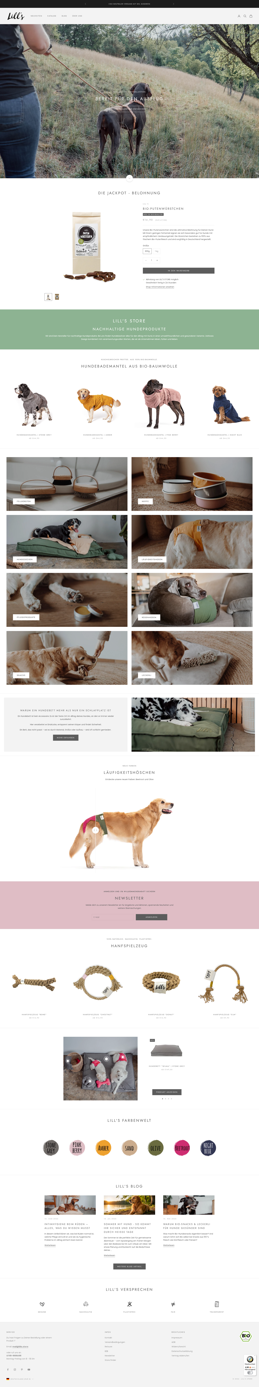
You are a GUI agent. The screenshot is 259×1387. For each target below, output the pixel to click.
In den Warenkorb (178, 270)
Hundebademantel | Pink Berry (161, 435)
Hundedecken (25, 559)
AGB (173, 1342)
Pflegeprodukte (26, 617)
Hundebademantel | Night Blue (225, 435)
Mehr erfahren (65, 737)
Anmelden (152, 917)
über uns (77, 16)
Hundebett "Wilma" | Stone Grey (167, 1066)
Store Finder (110, 1360)
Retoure (108, 1346)
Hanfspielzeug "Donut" (161, 1014)
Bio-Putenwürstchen (163, 208)
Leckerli (146, 675)
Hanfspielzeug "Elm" (224, 1014)
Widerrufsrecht (179, 1346)
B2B (106, 1351)
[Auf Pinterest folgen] (22, 1369)
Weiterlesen (50, 1245)
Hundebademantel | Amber (97, 435)
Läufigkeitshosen (152, 559)
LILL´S (146, 204)
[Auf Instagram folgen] (14, 1369)
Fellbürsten (24, 501)
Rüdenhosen (149, 617)
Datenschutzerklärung (182, 1351)
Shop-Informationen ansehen (160, 287)
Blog (64, 16)
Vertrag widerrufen (180, 1355)
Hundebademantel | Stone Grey (34, 435)
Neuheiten (36, 16)
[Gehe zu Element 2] (57, 297)
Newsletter (110, 1355)
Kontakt (108, 1337)
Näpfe (145, 501)
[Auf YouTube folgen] (29, 1369)
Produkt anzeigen (167, 1092)
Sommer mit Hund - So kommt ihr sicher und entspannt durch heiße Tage (127, 1228)
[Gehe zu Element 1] (48, 297)
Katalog (51, 16)
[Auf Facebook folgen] (7, 1369)
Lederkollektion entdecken (129, 109)
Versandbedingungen (115, 1342)
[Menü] (254, 1356)
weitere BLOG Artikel (129, 1266)
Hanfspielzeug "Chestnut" (98, 1014)
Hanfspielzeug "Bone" (34, 1014)
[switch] (250, 1372)
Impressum (177, 1337)
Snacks (21, 675)
